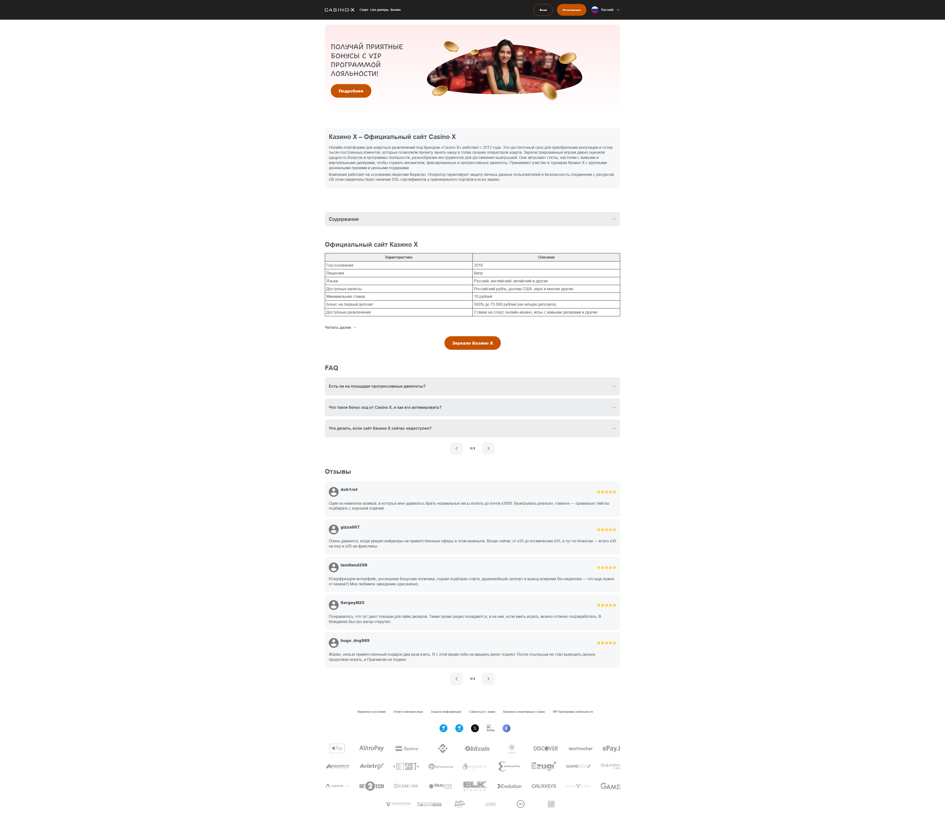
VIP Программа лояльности (573, 712)
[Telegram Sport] (443, 728)
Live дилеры (379, 10)
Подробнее (351, 91)
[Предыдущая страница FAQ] (456, 448)
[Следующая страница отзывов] (488, 679)
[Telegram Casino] (459, 728)
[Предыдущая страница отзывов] (456, 679)
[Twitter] (475, 728)
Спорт (364, 10)
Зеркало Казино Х (472, 343)
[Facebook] (506, 728)
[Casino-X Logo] (340, 9)
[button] (605, 9)
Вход (543, 10)
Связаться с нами (482, 712)
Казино (396, 10)
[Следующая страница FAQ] (488, 448)
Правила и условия (371, 712)
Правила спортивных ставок (524, 712)
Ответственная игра (408, 712)
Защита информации (446, 712)
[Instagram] (491, 728)
